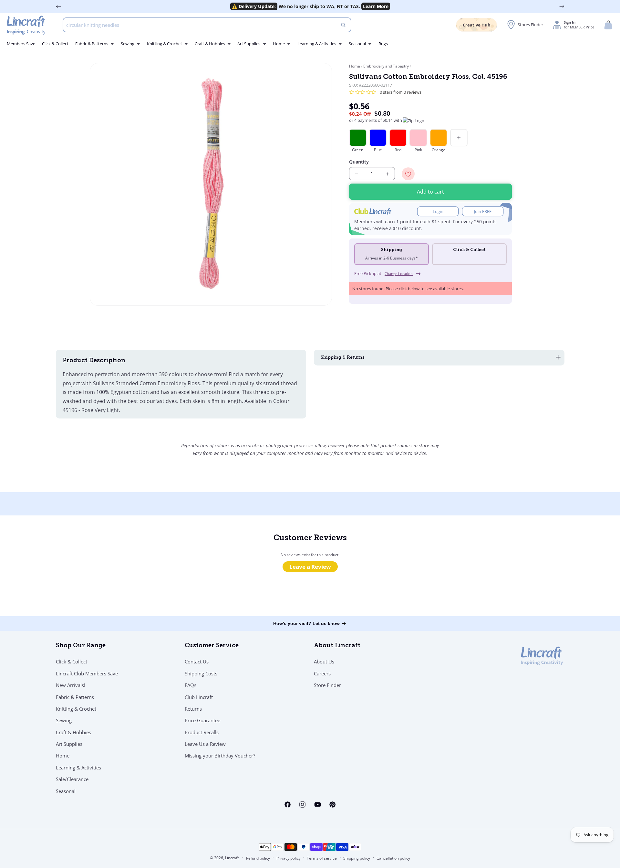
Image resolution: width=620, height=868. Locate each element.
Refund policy (258, 858)
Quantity (359, 162)
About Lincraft (337, 646)
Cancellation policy (393, 858)
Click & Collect (71, 661)
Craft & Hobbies (73, 732)
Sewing (64, 720)
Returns (193, 708)
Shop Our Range (81, 646)
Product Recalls (202, 732)
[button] (608, 25)
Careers (322, 673)
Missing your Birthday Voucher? (220, 755)
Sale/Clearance (72, 779)
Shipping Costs (201, 673)
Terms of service (322, 858)
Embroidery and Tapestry (386, 66)
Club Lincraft (199, 696)
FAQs (190, 685)
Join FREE (482, 211)
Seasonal (66, 791)
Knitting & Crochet (76, 708)
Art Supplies (69, 744)
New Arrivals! (70, 685)
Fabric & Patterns (75, 696)
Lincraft (232, 857)
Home (355, 66)
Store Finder (327, 685)
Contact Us (197, 661)
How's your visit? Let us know (306, 623)
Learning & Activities (78, 767)
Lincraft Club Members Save (87, 673)
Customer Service (212, 646)
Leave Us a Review (205, 744)
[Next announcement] (561, 6)
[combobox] (207, 25)
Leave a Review (310, 566)
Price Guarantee (202, 720)
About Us (324, 661)
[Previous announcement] (58, 6)
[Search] (343, 25)
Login (438, 211)
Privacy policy (288, 858)
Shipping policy (356, 858)
